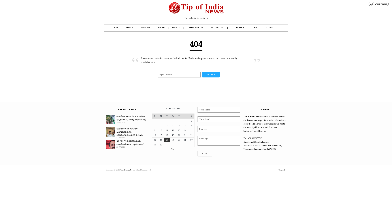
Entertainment (195, 27)
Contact (281, 170)
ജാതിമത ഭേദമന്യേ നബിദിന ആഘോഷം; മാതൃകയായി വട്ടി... (131, 118)
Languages (382, 3)
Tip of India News (127, 170)
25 (167, 140)
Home (116, 27)
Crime (254, 27)
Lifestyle (270, 27)
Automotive (217, 27)
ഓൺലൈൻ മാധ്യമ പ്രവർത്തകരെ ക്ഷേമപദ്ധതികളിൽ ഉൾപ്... (129, 131)
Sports (176, 27)
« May (172, 149)
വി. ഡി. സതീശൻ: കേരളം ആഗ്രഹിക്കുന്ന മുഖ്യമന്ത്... (130, 142)
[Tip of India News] (196, 10)
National (145, 27)
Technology (237, 27)
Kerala (129, 27)
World (161, 27)
